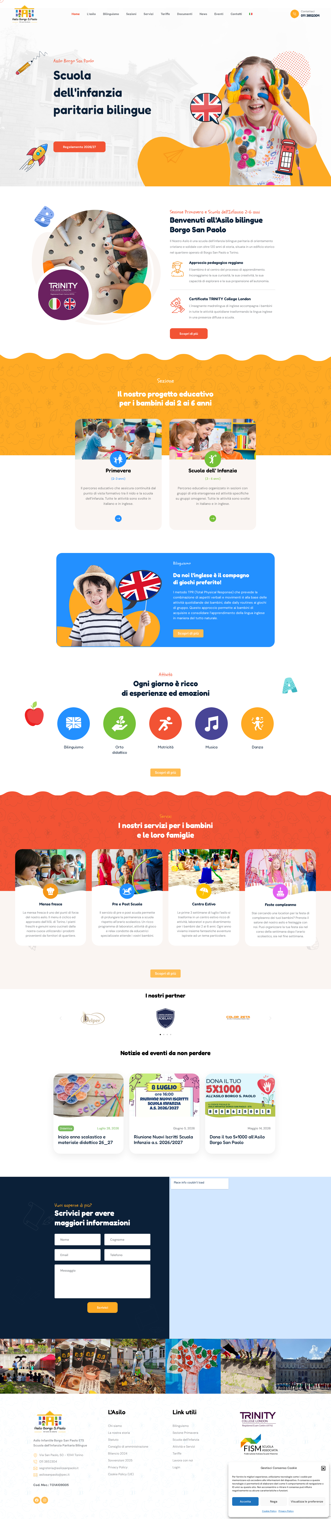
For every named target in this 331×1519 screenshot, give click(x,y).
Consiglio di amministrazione (128, 1447)
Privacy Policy (286, 1511)
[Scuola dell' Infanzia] (213, 459)
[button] (323, 1468)
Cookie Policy (269, 1511)
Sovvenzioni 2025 (120, 1460)
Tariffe (165, 14)
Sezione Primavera (185, 1433)
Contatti (236, 14)
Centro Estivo (203, 904)
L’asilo (91, 14)
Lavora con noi (183, 1460)
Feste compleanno (280, 904)
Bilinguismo (111, 14)
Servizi (148, 14)
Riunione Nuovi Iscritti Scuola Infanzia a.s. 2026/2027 (163, 1139)
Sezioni (131, 14)
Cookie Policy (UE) (121, 1474)
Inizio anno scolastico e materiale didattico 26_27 (85, 1139)
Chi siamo (115, 1426)
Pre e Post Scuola (127, 904)
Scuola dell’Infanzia (186, 1440)
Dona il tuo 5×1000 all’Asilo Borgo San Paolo (237, 1139)
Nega (273, 1501)
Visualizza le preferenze (307, 1501)
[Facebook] (36, 1500)
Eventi (218, 14)
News (203, 14)
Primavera (118, 470)
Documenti (184, 14)
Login (176, 1467)
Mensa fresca (50, 904)
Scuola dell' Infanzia (212, 470)
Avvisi (139, 1128)
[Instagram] (44, 1500)
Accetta (245, 1501)
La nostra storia (119, 1433)
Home (76, 14)
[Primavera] (118, 459)
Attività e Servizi (184, 1447)
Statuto (113, 1440)
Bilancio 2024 (117, 1453)
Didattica (66, 1128)
